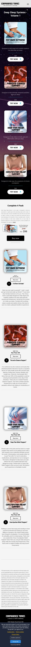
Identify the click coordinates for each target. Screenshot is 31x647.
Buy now (15, 238)
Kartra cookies (20, 632)
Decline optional (15, 637)
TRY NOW (14, 59)
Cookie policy (11, 632)
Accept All (15, 641)
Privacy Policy (15, 634)
